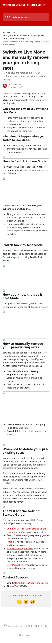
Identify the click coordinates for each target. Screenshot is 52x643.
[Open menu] (47, 4)
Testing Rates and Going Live (16, 38)
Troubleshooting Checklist (20, 548)
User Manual (13, 564)
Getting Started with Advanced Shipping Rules (23, 35)
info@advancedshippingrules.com (30, 582)
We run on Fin (27, 635)
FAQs (9, 541)
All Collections (9, 32)
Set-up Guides (14, 535)
